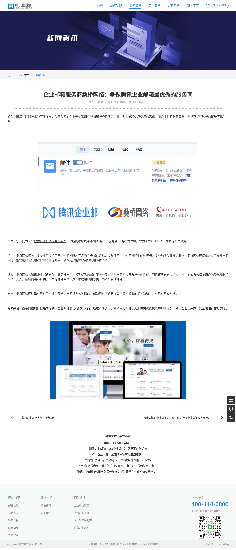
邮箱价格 (174, 5)
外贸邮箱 (13, 535)
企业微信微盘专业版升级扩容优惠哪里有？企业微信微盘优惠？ (118, 466)
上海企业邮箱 (81, 513)
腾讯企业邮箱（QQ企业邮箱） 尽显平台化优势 (118, 448)
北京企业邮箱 (81, 527)
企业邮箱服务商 (171, 116)
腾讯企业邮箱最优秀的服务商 (71, 308)
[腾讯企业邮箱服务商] (20, 5)
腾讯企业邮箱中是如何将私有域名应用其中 (118, 454)
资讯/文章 (23, 75)
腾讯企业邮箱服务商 (127, 544)
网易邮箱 (13, 527)
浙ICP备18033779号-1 (216, 544)
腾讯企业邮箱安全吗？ (118, 443)
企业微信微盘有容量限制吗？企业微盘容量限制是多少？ (118, 460)
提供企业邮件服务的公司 (50, 241)
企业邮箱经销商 (83, 520)
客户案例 (154, 5)
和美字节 (193, 5)
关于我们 (46, 513)
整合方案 (13, 513)
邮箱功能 (116, 5)
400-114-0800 (219, 5)
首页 (100, 5)
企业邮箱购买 (81, 505)
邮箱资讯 (135, 5)
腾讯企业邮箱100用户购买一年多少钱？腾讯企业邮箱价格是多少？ (118, 471)
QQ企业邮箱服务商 (148, 544)
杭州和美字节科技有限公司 (28, 544)
